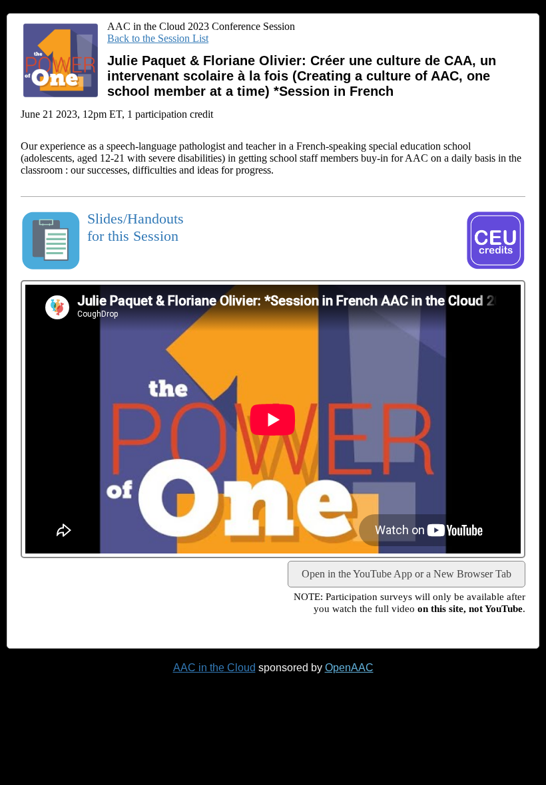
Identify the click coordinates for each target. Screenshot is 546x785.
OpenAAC (349, 667)
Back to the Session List (157, 38)
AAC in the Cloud (214, 667)
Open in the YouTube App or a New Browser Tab (406, 573)
